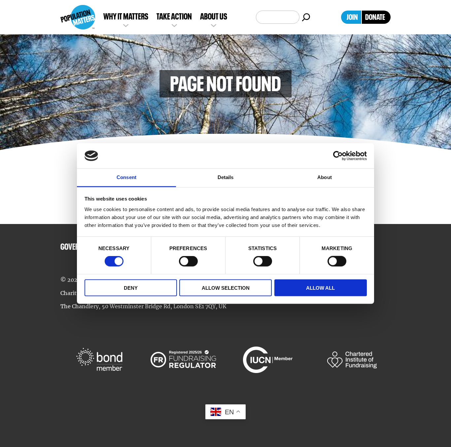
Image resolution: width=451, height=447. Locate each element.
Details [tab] (226, 177)
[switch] (188, 261)
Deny (131, 287)
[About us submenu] (213, 24)
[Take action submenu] (174, 24)
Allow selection (226, 287)
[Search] (306, 17)
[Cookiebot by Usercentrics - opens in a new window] (338, 156)
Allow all (320, 287)
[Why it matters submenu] (125, 24)
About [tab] (324, 177)
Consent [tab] (126, 177)
